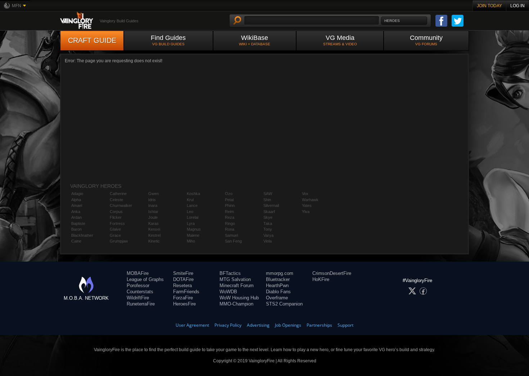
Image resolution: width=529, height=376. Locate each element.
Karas (153, 223)
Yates (307, 205)
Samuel (231, 235)
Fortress (117, 223)
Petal (229, 200)
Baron (76, 229)
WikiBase (254, 40)
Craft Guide (92, 40)
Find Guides (168, 40)
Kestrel (154, 235)
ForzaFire (183, 297)
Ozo (228, 193)
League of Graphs (145, 279)
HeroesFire (184, 304)
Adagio (77, 193)
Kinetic (154, 241)
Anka (75, 211)
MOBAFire (138, 273)
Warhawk (310, 200)
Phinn (230, 205)
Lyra (191, 223)
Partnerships (319, 325)
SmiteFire (183, 273)
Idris (152, 200)
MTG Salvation (235, 279)
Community (426, 40)
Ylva (305, 211)
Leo (190, 211)
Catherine (118, 193)
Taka (267, 223)
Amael (76, 205)
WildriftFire (138, 297)
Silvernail (271, 205)
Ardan (76, 217)
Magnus (194, 229)
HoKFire (320, 279)
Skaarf (269, 211)
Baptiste (78, 223)
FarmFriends (186, 291)
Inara (152, 205)
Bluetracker (278, 279)
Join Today (489, 5)
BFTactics (230, 273)
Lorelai (192, 217)
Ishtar (153, 211)
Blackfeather (82, 235)
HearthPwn (277, 285)
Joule (153, 217)
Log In (517, 5)
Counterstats (140, 291)
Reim (229, 211)
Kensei (154, 229)
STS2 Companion (284, 304)
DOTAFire (183, 279)
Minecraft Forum (237, 285)
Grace (115, 235)
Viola (267, 241)
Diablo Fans (278, 291)
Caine (76, 241)
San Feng (233, 241)
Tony (267, 229)
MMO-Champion (236, 304)
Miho (191, 241)
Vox (305, 193)
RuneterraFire (141, 304)
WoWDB (228, 291)
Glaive (115, 229)
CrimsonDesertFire (331, 273)
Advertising (258, 325)
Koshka (193, 193)
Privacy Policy (227, 325)
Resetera (182, 285)
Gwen (153, 193)
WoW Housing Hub (239, 297)
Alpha (76, 200)
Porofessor (138, 285)
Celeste (116, 200)
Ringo (230, 223)
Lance (192, 205)
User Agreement (192, 325)
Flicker (116, 217)
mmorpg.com (279, 273)
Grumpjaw (119, 241)
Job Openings (288, 325)
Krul (190, 200)
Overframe (277, 297)
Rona (229, 229)
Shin (267, 200)
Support (345, 325)
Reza (229, 217)
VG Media (340, 40)
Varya (268, 235)
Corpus (116, 211)
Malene (193, 235)
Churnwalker (121, 205)
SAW (267, 193)
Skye (267, 217)
